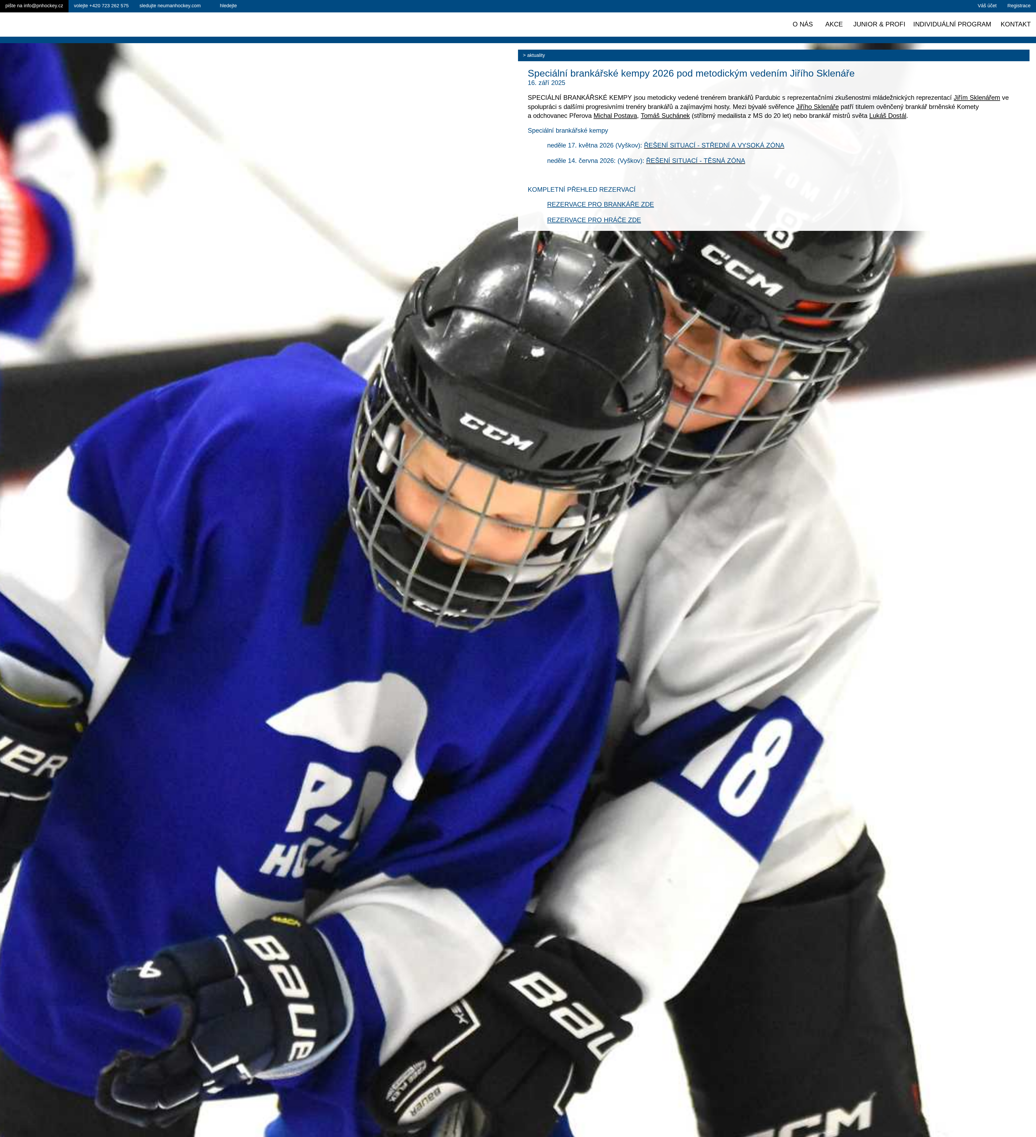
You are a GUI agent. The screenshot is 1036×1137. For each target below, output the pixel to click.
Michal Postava (615, 115)
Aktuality (536, 55)
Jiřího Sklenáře (817, 106)
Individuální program (952, 24)
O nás (803, 24)
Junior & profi (879, 24)
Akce (834, 24)
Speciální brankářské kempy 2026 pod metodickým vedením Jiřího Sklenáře (691, 73)
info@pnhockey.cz (34, 5)
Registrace (1019, 5)
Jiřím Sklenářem (977, 97)
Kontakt (1016, 24)
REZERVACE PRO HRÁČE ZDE (594, 220)
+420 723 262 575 (101, 5)
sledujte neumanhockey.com (170, 5)
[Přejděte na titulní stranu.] (50, 24)
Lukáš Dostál (887, 115)
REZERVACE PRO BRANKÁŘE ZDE (600, 204)
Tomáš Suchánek (665, 115)
